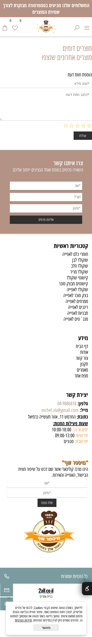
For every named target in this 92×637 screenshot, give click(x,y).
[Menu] (87, 26)
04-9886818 (66, 403)
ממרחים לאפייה (77, 301)
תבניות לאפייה (77, 313)
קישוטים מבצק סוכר (73, 284)
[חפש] (77, 26)
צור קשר (82, 358)
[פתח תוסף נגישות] (87, 588)
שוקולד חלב (79, 266)
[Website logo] (46, 27)
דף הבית (82, 346)
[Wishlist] (15, 26)
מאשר (46, 628)
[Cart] (5, 26)
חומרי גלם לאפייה (75, 254)
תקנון (84, 364)
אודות (84, 352)
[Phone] (6, 577)
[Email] (6, 591)
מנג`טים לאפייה (76, 319)
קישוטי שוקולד (77, 278)
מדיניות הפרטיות (23, 620)
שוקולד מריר (79, 272)
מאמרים (82, 370)
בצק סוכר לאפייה (75, 295)
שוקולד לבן (80, 260)
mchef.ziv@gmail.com (60, 410)
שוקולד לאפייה (77, 289)
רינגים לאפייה (78, 307)
